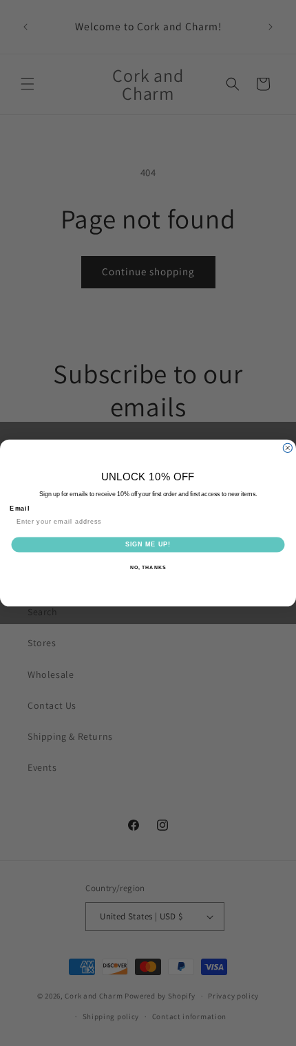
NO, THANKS (148, 567)
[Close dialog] (287, 447)
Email (20, 508)
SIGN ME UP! (148, 544)
